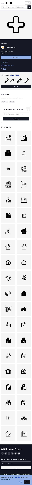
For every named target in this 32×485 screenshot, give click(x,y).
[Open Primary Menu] (2, 3)
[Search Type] (3, 7)
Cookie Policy (17, 477)
